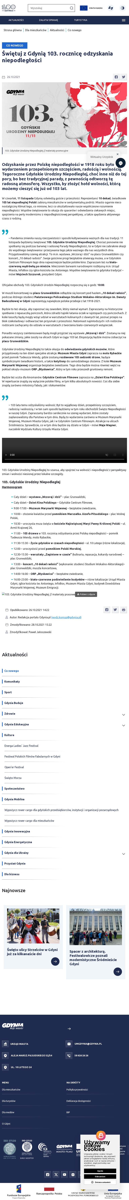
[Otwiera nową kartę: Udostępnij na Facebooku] (116, 76)
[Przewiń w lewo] (60, 1029)
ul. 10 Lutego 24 (21, 1067)
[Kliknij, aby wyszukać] (71, 8)
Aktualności (16, 20)
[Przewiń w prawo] (69, 1029)
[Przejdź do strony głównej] (8, 8)
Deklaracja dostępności (79, 1101)
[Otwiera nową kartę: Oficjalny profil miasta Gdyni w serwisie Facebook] (47, 1174)
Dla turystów (8, 1101)
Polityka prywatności (77, 1089)
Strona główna (13, 30)
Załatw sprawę (48, 20)
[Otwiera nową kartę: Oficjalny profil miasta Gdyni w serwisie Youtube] (64, 1174)
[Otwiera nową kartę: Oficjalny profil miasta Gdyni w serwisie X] (56, 1174)
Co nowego (74, 30)
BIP (68, 1112)
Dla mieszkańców (35, 30)
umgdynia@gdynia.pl (88, 1043)
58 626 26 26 (81, 1055)
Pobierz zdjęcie (87, 594)
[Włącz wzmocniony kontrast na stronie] (122, 8)
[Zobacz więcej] (33, 961)
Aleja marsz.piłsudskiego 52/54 (31, 1055)
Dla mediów (8, 1112)
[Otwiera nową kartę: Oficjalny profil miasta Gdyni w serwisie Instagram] (73, 1174)
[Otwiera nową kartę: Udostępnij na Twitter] (123, 76)
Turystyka (80, 20)
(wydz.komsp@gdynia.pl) (66, 617)
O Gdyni (6, 1123)
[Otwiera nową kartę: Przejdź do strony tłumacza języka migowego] (110, 8)
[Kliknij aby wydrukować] (123, 609)
